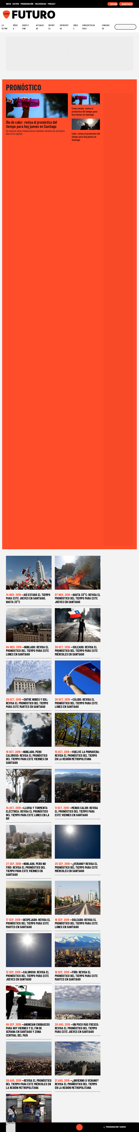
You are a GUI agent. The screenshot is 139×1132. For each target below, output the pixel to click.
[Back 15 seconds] (73, 1127)
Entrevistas (64, 27)
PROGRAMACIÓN (26, 3)
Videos (75, 27)
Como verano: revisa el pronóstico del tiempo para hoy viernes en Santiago (84, 111)
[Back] (66, 1127)
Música (15, 27)
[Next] (92, 1127)
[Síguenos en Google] (106, 13)
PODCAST (52, 3)
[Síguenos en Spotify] (132, 13)
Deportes (51, 27)
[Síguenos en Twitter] (123, 13)
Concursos (105, 27)
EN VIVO (15, 3)
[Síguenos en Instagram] (111, 13)
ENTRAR (113, 4)
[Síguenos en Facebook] (119, 13)
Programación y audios (115, 1127)
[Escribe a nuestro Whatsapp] (136, 13)
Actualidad (40, 27)
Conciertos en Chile (88, 27)
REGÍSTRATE (126, 4)
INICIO (8, 3)
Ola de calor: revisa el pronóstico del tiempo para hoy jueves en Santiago (31, 124)
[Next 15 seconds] (86, 1127)
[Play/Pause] (79, 1127)
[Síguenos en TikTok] (115, 13)
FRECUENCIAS (40, 3)
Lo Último (4, 27)
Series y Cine (25, 27)
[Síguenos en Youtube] (128, 13)
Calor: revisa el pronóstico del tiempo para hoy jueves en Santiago (86, 136)
